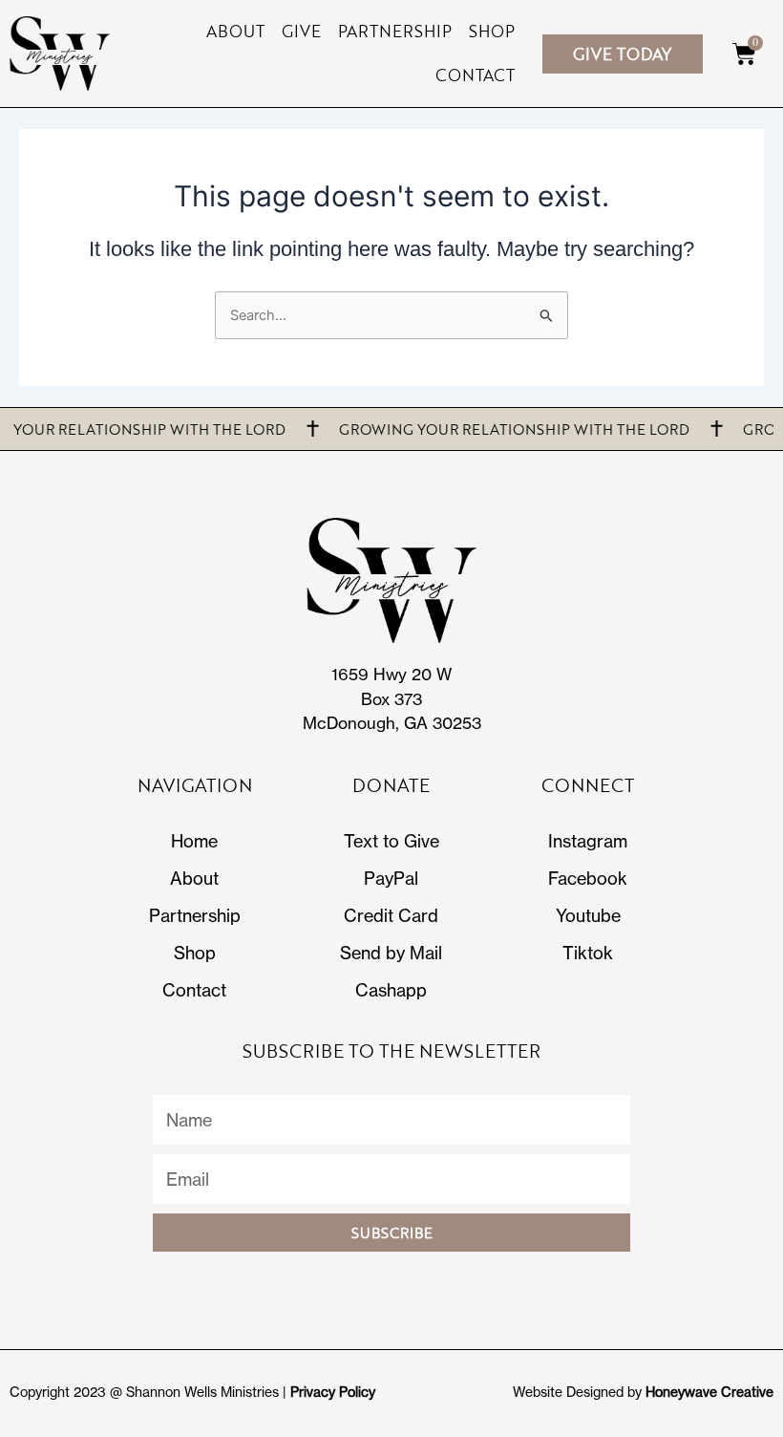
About (235, 31)
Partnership (395, 31)
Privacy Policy (332, 1391)
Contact (475, 75)
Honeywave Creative (709, 1391)
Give (301, 31)
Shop (492, 31)
